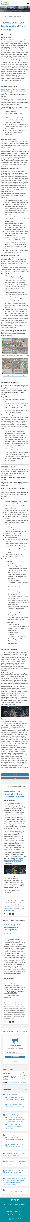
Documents (7, 1090)
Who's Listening (8, 1069)
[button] (2, 34)
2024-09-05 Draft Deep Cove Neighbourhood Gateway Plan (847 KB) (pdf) (15, 1139)
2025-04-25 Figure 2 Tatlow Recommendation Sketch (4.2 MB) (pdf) (15, 1106)
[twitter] (15, 1200)
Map (15, 778)
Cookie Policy (11, 1214)
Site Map (19, 1214)
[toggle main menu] (27, 2)
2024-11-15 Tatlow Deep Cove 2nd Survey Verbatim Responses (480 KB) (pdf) (15, 1126)
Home (6, 14)
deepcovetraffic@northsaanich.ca (12, 333)
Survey (15, 774)
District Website (8, 1204)
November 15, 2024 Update (13, 1115)
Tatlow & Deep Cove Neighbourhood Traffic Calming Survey (13, 927)
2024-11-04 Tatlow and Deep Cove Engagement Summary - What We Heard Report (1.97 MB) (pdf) (15, 1119)
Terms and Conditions (19, 1204)
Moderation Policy (18, 1207)
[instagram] (18, 1200)
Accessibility (9, 1211)
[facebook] (12, 1200)
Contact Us (6, 1073)
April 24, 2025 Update (11, 1094)
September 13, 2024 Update (13, 1135)
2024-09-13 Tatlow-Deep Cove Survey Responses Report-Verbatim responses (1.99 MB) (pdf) (14, 1163)
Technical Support (18, 1211)
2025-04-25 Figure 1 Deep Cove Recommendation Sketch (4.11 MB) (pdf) (15, 1099)
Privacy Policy (8, 1207)
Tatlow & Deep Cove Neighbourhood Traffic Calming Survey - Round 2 (14, 794)
